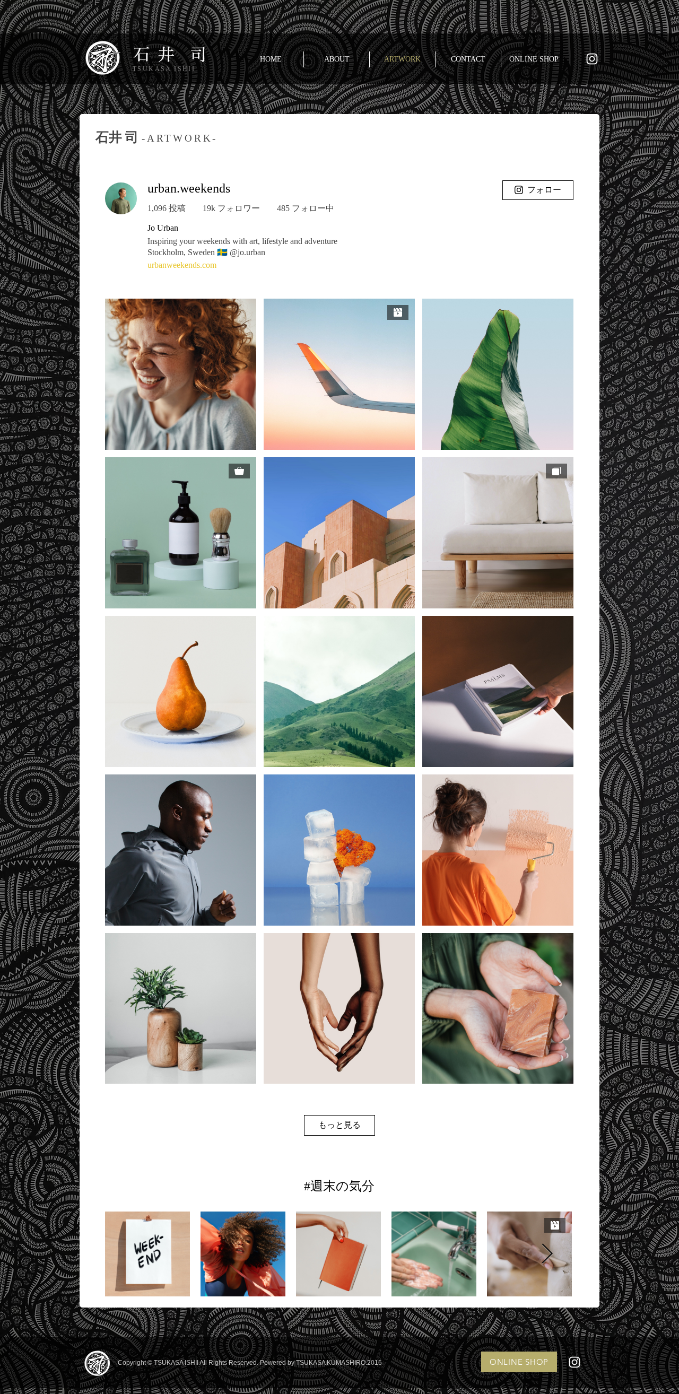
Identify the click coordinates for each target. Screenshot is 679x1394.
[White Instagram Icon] (592, 58)
